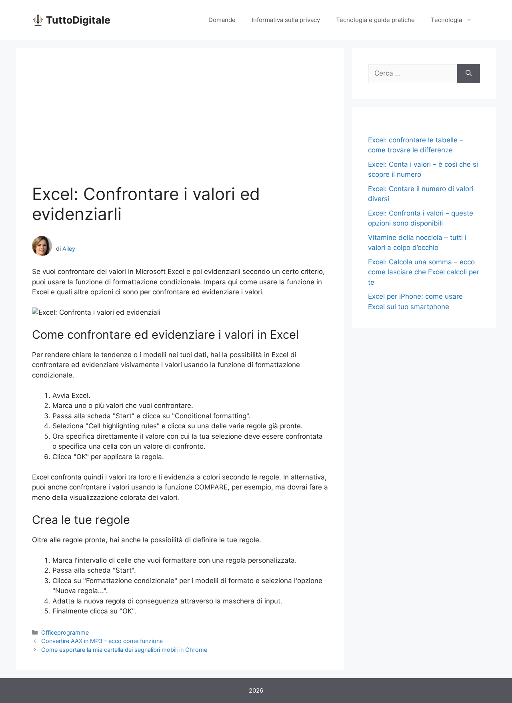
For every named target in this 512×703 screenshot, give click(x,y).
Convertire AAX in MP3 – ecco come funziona (102, 640)
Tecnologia (446, 20)
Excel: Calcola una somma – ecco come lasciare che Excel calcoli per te (423, 272)
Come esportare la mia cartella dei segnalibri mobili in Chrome (124, 649)
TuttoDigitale (78, 20)
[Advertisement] (180, 124)
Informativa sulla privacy (286, 20)
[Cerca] (468, 73)
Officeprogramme (65, 632)
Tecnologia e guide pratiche (375, 20)
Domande (222, 20)
